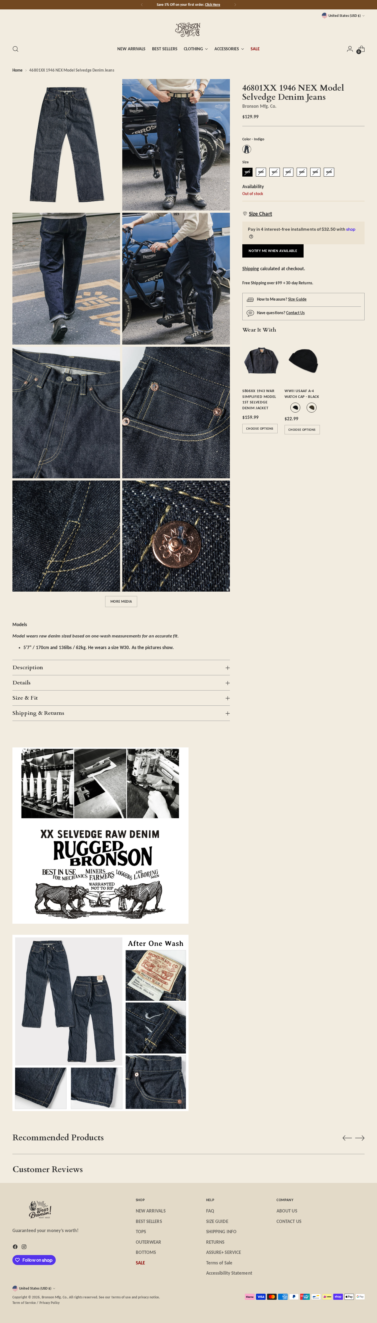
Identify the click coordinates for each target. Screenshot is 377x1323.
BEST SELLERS (149, 1221)
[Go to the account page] (349, 48)
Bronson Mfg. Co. (259, 106)
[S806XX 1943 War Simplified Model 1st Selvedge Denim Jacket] (261, 360)
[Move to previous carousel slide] (347, 1138)
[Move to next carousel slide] (360, 1138)
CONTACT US (289, 1221)
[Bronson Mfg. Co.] (188, 29)
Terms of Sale (219, 1263)
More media (121, 601)
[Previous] (142, 4)
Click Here (212, 4)
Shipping (250, 269)
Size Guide (297, 299)
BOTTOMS (146, 1252)
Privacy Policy (49, 1302)
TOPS (141, 1232)
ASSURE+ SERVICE (223, 1252)
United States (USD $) (344, 15)
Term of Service (24, 1302)
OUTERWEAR (148, 1242)
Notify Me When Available (273, 250)
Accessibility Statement (229, 1273)
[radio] (246, 149)
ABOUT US (287, 1211)
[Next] (235, 4)
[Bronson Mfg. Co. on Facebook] (15, 1248)
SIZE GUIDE (217, 1221)
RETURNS (215, 1242)
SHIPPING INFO (221, 1232)
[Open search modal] (15, 48)
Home (17, 70)
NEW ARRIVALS (151, 1211)
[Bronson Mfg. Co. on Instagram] (24, 1248)
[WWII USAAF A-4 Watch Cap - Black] (303, 360)
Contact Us (295, 312)
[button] (257, 213)
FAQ (210, 1211)
